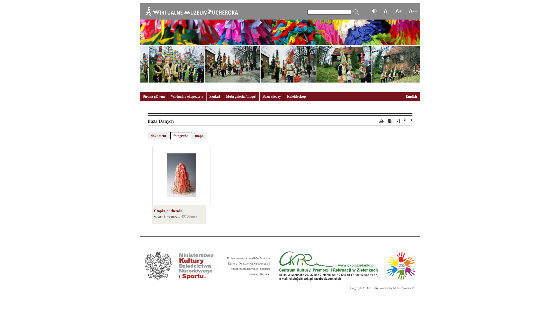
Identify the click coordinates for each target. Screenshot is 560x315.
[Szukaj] (356, 12)
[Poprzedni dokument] (405, 120)
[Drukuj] (381, 120)
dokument (159, 135)
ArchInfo (372, 288)
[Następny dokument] (411, 120)
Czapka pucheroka (168, 210)
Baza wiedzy (271, 96)
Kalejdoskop (296, 96)
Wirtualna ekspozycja (187, 96)
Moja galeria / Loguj (241, 96)
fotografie (181, 135)
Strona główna (154, 96)
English (411, 96)
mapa (199, 135)
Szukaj (214, 96)
